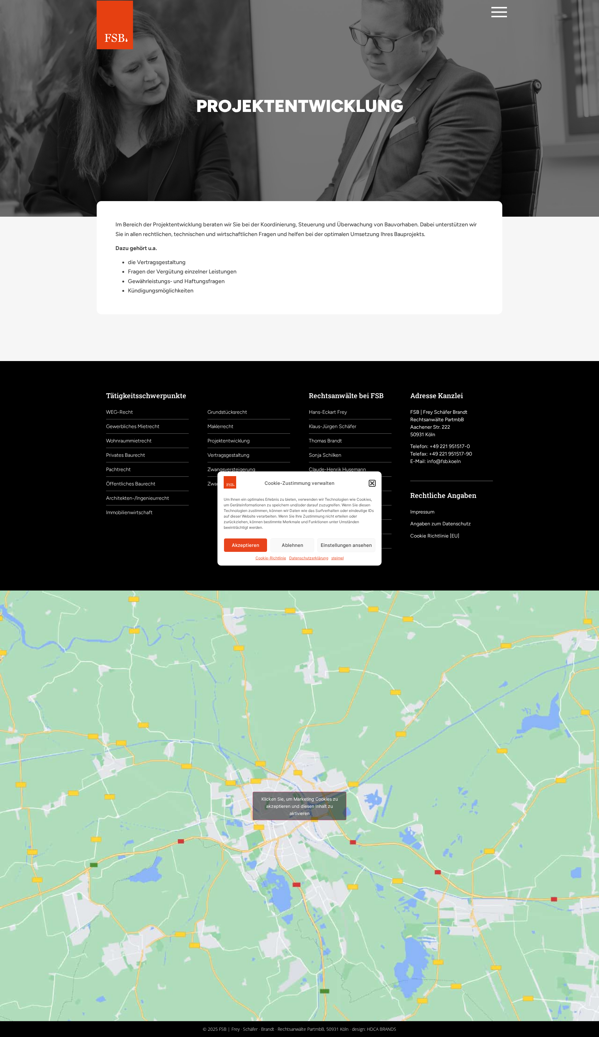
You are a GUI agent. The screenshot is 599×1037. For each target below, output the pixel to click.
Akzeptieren (245, 545)
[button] (372, 483)
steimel (337, 558)
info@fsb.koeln (444, 461)
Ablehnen (292, 545)
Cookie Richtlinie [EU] (434, 536)
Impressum (422, 512)
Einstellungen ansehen (346, 545)
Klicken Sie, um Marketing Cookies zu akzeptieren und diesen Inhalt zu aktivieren (299, 806)
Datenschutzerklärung (308, 558)
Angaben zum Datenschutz (440, 524)
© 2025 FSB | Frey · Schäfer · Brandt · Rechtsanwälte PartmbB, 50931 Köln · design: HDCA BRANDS (299, 1029)
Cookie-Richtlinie (271, 558)
